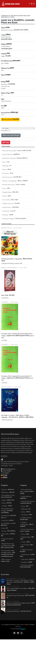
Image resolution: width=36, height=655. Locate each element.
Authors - (8, 500)
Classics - (7, 196)
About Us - (8, 489)
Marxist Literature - (12, 177)
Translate (12, 130)
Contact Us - (7, 520)
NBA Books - (8, 492)
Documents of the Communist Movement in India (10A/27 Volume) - (17, 336)
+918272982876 (6, 471)
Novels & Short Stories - (14, 184)
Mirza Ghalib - (7, 295)
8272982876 (5, 473)
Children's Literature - (11, 203)
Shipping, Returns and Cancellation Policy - (8, 545)
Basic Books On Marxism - (15, 158)
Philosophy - (7, 166)
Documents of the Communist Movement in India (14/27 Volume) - (17, 378)
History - (7, 169)
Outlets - (7, 503)
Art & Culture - (10, 200)
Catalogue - (7, 506)
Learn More (4, 456)
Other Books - (9, 211)
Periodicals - (8, 215)
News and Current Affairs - (17, 150)
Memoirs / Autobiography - (15, 181)
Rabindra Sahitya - (11, 192)
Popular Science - (11, 207)
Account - (8, 531)
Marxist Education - (11, 154)
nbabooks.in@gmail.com (8, 469)
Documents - (8, 173)
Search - (5, 528)
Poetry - (6, 188)
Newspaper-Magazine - (14, 218)
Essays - (6, 162)
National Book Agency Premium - (7, 511)
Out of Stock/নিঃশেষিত (11, 119)
